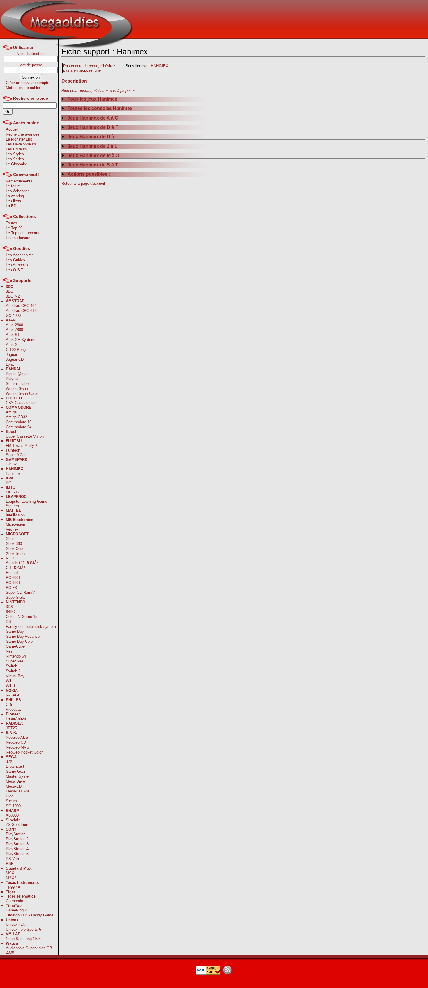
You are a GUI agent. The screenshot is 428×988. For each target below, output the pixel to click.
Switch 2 (13, 671)
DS (8, 621)
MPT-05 (12, 492)
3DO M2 (13, 296)
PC (8, 483)
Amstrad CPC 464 (21, 305)
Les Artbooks (17, 265)
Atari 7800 (14, 330)
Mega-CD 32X (17, 791)
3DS (9, 607)
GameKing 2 (16, 910)
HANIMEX (159, 66)
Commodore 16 (18, 422)
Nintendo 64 (16, 656)
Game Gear (15, 771)
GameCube (15, 646)
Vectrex (12, 529)
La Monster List (19, 139)
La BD (11, 206)
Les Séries (15, 159)
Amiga (11, 412)
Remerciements (19, 181)
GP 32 (11, 464)
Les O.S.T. (15, 270)
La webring (15, 196)
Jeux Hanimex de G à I (92, 136)
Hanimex (13, 473)
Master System (19, 776)
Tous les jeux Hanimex (92, 99)
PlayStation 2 (17, 839)
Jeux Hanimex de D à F (93, 127)
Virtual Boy (15, 676)
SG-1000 (13, 806)
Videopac (14, 709)
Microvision (15, 524)
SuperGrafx (15, 597)
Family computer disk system (31, 626)
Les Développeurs (21, 144)
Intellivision (15, 515)
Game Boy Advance (23, 636)
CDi (9, 704)
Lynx (10, 364)
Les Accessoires (20, 255)
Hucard (12, 573)
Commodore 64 (18, 427)
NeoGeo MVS (17, 747)
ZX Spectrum (17, 824)
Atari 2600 (14, 325)
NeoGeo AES (17, 737)
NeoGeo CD (16, 742)
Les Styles (15, 154)
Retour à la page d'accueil (83, 183)
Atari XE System (20, 339)
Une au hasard (18, 238)
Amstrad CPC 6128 (22, 310)
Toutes (11, 223)
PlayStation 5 (17, 854)
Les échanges (17, 191)
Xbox (10, 538)
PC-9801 (13, 582)
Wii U (10, 686)
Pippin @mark (18, 374)
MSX (10, 873)
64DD (10, 611)
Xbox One (14, 548)
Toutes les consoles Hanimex (100, 108)
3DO (9, 291)
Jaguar (11, 354)
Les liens (13, 201)
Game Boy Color (20, 641)
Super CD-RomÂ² (20, 592)
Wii (8, 681)
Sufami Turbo (17, 383)
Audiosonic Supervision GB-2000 (29, 950)
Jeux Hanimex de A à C (93, 117)
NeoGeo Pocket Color (24, 752)
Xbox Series (16, 553)
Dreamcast (15, 766)
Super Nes (15, 661)
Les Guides (15, 260)
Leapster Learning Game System (26, 503)
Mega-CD (14, 786)
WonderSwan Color (22, 393)
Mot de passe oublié (23, 88)
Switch (11, 666)
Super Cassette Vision (25, 436)
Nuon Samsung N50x (24, 939)
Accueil (12, 129)
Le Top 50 (14, 228)
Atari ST (13, 335)
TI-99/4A (13, 887)
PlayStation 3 (17, 844)
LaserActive (16, 719)
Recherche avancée (22, 134)
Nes (9, 651)
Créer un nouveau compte (27, 83)
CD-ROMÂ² (15, 568)
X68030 (12, 815)
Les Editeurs (16, 149)
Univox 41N (15, 924)
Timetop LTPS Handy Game (29, 915)
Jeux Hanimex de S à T (93, 164)
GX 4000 (13, 315)
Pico (9, 796)
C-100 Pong (16, 349)
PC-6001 (13, 577)
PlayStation (15, 834)
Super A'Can (16, 455)
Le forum (13, 186)
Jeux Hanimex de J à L (92, 146)
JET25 (11, 728)
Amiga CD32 (16, 417)
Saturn (11, 801)
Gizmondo (14, 901)
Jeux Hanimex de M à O (93, 155)
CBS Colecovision (21, 403)
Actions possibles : (89, 174)
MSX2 (11, 878)
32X (9, 761)
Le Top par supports (22, 233)
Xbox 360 (14, 543)
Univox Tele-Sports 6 (23, 929)
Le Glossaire (16, 164)
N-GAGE (13, 695)
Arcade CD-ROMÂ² (22, 563)
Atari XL (13, 344)
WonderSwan (17, 388)
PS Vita (12, 858)
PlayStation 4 (17, 849)
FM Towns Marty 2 (21, 445)
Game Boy (15, 631)
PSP (10, 863)
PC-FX (11, 587)
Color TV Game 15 (21, 616)
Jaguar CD (15, 359)
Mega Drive (15, 781)
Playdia (12, 378)
